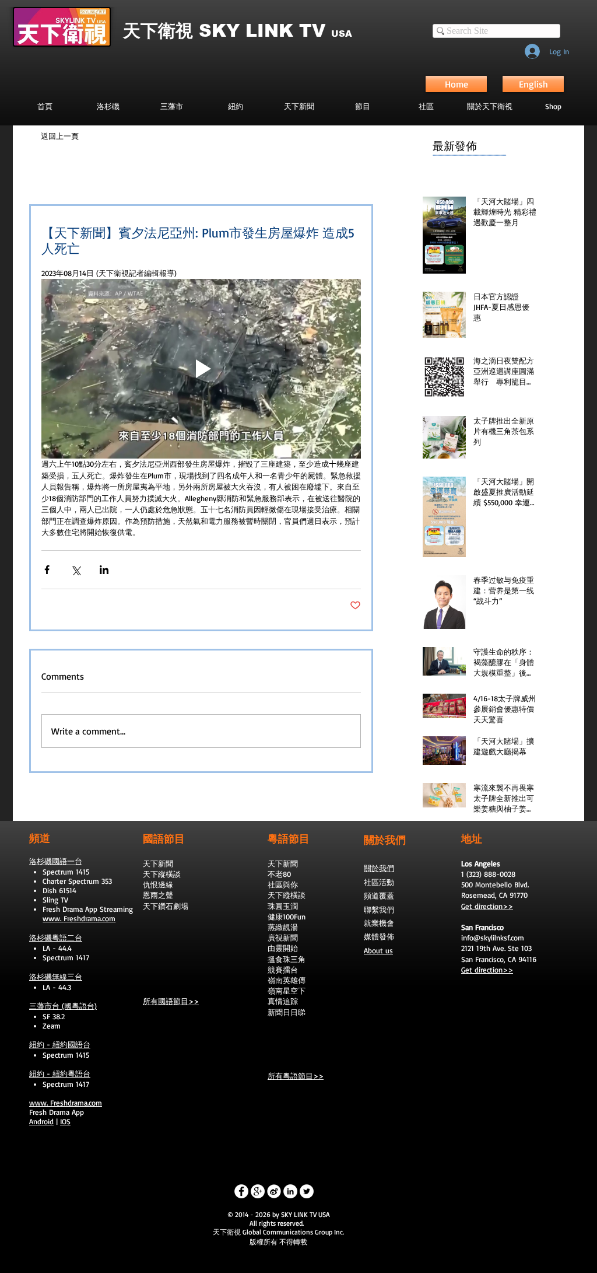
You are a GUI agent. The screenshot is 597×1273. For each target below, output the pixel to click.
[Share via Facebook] (46, 569)
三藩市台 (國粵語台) (63, 1005)
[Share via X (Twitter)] (75, 569)
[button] (362, 106)
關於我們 (379, 868)
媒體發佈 (379, 936)
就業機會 (379, 923)
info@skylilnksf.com (492, 937)
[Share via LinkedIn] (104, 569)
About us (378, 950)
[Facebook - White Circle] (241, 1191)
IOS (65, 1121)
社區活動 (379, 882)
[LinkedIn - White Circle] (290, 1191)
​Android (41, 1121)
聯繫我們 (379, 909)
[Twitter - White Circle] (307, 1191)
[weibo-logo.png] (274, 1191)
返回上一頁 (60, 136)
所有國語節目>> (171, 1001)
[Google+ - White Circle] (258, 1191)
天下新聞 (158, 863)
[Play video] (201, 369)
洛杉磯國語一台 (55, 861)
